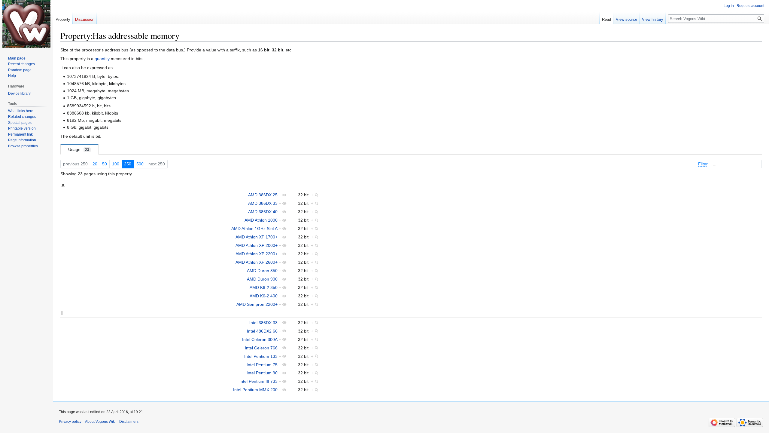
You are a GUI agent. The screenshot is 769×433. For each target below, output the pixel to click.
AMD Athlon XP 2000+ (257, 245)
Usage (78, 149)
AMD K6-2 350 (264, 287)
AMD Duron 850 (262, 270)
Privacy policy (70, 421)
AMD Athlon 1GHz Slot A (254, 228)
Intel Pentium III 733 (258, 381)
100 (115, 163)
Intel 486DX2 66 (262, 331)
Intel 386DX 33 (263, 322)
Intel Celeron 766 (261, 347)
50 (104, 163)
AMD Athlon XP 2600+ (257, 262)
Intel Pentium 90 (262, 372)
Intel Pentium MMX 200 (255, 389)
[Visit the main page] (26, 24)
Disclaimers (128, 421)
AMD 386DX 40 (263, 211)
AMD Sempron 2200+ (257, 304)
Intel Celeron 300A (260, 339)
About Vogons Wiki (100, 421)
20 (95, 163)
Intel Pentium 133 (261, 356)
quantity (102, 58)
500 (140, 163)
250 (127, 163)
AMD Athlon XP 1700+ (257, 237)
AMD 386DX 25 (263, 194)
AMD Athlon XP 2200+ (257, 253)
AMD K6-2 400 (264, 295)
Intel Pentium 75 (262, 364)
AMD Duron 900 (262, 279)
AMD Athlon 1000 (261, 220)
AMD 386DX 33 (263, 203)
